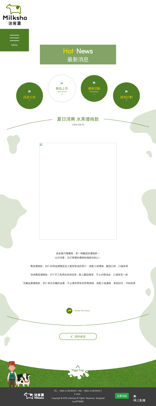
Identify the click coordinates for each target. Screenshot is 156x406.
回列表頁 (80, 336)
